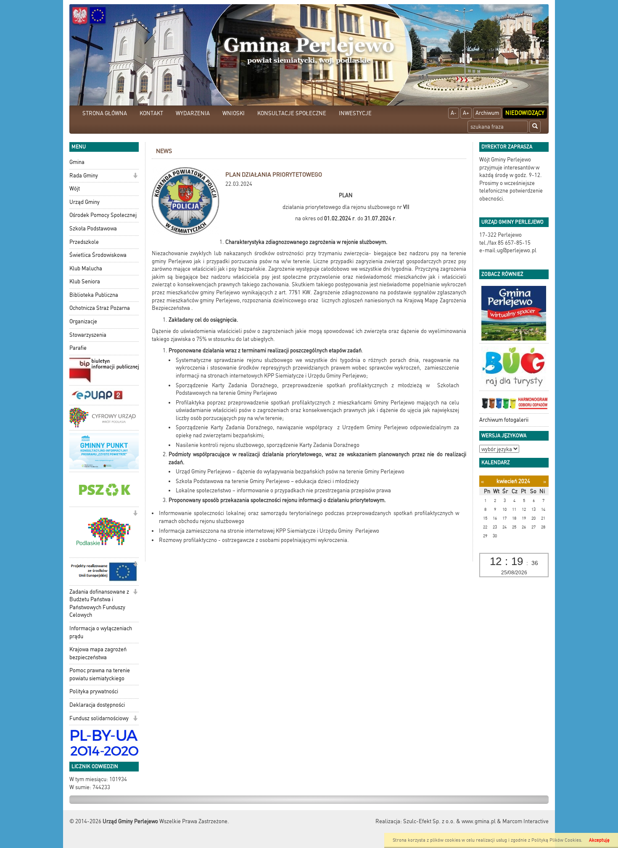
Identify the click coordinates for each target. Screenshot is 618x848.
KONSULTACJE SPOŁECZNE (291, 113)
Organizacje (83, 321)
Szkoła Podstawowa (93, 228)
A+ (466, 113)
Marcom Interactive (525, 821)
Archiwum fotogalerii (503, 420)
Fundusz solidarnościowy (99, 718)
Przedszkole (84, 242)
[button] (135, 176)
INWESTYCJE (355, 113)
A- (454, 113)
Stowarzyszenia (87, 335)
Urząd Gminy (84, 202)
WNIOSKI (233, 113)
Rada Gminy (83, 175)
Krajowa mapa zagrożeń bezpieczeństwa (98, 653)
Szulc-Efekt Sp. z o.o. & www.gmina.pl (449, 821)
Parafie (78, 348)
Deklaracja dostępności (97, 705)
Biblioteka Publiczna (93, 295)
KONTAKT (151, 113)
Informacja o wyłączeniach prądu (100, 632)
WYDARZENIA (193, 113)
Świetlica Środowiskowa (98, 255)
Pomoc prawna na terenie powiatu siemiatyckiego (99, 674)
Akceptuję (599, 840)
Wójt (74, 188)
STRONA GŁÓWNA (104, 113)
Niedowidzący (524, 113)
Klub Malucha (85, 268)
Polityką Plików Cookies (556, 840)
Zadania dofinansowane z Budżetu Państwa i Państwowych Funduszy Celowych (99, 603)
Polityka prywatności (93, 691)
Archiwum (487, 113)
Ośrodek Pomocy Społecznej (103, 215)
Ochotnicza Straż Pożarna (99, 308)
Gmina (77, 162)
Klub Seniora (84, 281)
